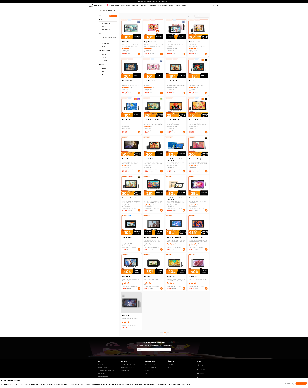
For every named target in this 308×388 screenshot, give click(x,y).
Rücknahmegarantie (150, 364)
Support (184, 5)
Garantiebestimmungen (151, 367)
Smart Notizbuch (162, 5)
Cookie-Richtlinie (185, 384)
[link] (95, 5)
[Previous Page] (161, 333)
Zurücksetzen (113, 15)
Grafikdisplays (143, 5)
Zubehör (171, 5)
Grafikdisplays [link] (111, 10)
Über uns (170, 364)
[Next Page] (168, 333)
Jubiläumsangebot (114, 5)
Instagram (202, 365)
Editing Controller (125, 5)
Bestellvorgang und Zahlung (128, 364)
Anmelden (100, 364)
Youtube (202, 373)
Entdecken (177, 5)
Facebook (202, 369)
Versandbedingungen (150, 370)
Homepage (102, 10)
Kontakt (170, 367)
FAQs (146, 373)
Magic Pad (135, 5)
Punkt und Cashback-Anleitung (106, 370)
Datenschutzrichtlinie (103, 367)
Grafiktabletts (152, 5)
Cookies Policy (101, 373)
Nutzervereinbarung (103, 376)
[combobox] (201, 16)
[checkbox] (100, 23)
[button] (139, 54)
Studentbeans (125, 370)
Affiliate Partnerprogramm (127, 367)
